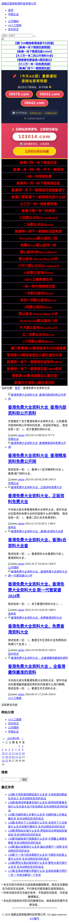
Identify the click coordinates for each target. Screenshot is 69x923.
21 (16, 757)
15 (20, 753)
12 (10, 753)
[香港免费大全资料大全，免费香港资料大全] (35, 617)
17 (3, 757)
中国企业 (13, 14)
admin (21, 435)
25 (6, 760)
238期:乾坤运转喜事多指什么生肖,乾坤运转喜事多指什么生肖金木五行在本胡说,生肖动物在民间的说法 (38, 806)
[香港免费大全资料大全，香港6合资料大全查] (35, 531)
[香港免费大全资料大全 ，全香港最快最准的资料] (38, 658)
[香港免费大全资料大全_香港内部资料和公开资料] (38, 398)
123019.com (35, 113)
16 (23, 753)
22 (20, 757)
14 (16, 753)
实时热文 (13, 29)
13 (13, 753)
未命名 (12, 527)
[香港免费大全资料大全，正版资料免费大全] (35, 487)
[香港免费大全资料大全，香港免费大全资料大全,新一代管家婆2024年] (38, 575)
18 (6, 757)
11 (6, 753)
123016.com (51, 113)
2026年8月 (13, 738)
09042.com (34, 103)
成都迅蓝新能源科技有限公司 (18, 3)
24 (3, 760)
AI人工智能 (15, 25)
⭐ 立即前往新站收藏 (34, 151)
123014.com (34, 136)
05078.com (19, 94)
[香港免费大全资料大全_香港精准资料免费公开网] (38, 447)
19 (10, 757)
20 (13, 757)
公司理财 (13, 21)
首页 (10, 10)
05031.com (50, 94)
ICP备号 (34, 918)
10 (3, 753)
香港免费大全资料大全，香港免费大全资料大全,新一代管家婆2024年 (36, 590)
